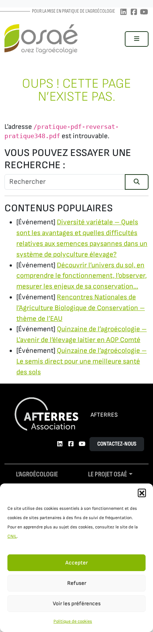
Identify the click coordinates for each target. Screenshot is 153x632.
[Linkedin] (123, 12)
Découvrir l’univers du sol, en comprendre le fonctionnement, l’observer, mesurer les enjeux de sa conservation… (81, 276)
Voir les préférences (77, 603)
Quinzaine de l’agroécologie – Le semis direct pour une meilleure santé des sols (81, 361)
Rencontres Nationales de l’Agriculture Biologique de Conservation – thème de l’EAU (80, 308)
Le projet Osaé (107, 474)
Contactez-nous (116, 443)
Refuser (76, 583)
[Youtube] (144, 12)
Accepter (76, 562)
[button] (142, 492)
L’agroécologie (37, 474)
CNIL (12, 536)
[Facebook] (133, 12)
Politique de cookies (72, 621)
